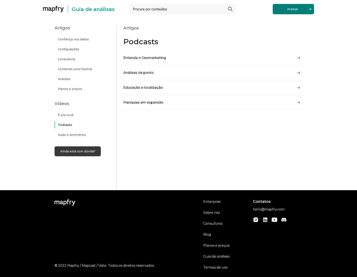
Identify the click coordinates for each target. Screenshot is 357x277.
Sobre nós (211, 213)
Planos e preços (216, 245)
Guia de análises (216, 256)
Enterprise (212, 202)
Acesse (292, 9)
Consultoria (212, 224)
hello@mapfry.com (268, 209)
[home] (55, 9)
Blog (207, 234)
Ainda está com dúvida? (77, 151)
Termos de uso (215, 267)
